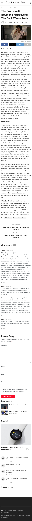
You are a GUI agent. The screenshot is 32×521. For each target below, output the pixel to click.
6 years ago (10, 250)
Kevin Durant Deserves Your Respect (19, 405)
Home (2, 7)
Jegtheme (5, 517)
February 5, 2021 (23, 22)
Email (3, 374)
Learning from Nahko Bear (13, 465)
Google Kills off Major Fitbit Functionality (12, 448)
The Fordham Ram (11, 22)
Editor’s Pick (13, 7)
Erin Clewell (8, 217)
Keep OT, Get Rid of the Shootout (18, 411)
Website (3, 382)
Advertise (20, 510)
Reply (4, 282)
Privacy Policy (12, 510)
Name (3, 366)
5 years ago (9, 286)
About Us (3, 510)
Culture (7, 7)
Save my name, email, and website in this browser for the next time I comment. (15, 390)
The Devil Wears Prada (19, 217)
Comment (4, 345)
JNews (6, 515)
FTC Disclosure (5, 512)
